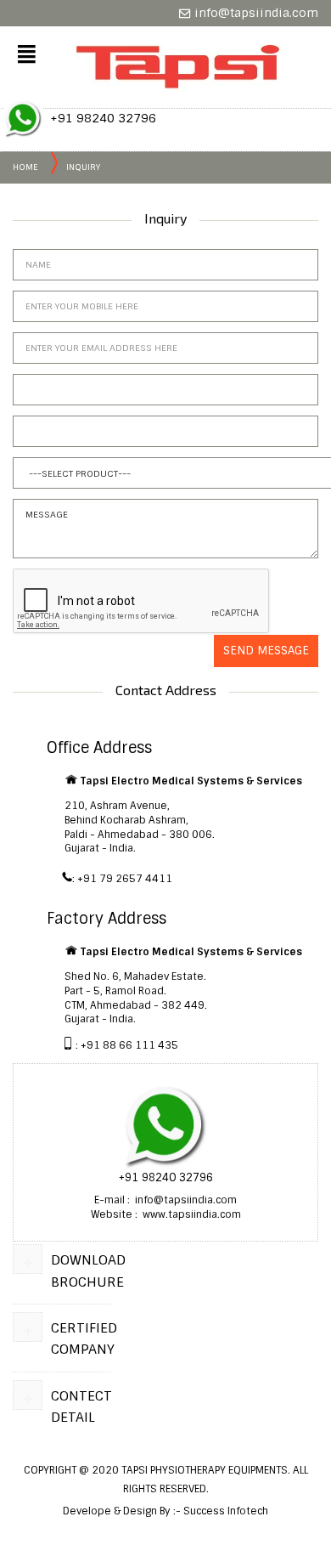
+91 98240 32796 (103, 118)
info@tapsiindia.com (254, 12)
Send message (266, 650)
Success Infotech (225, 1511)
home (25, 167)
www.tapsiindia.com (190, 1214)
